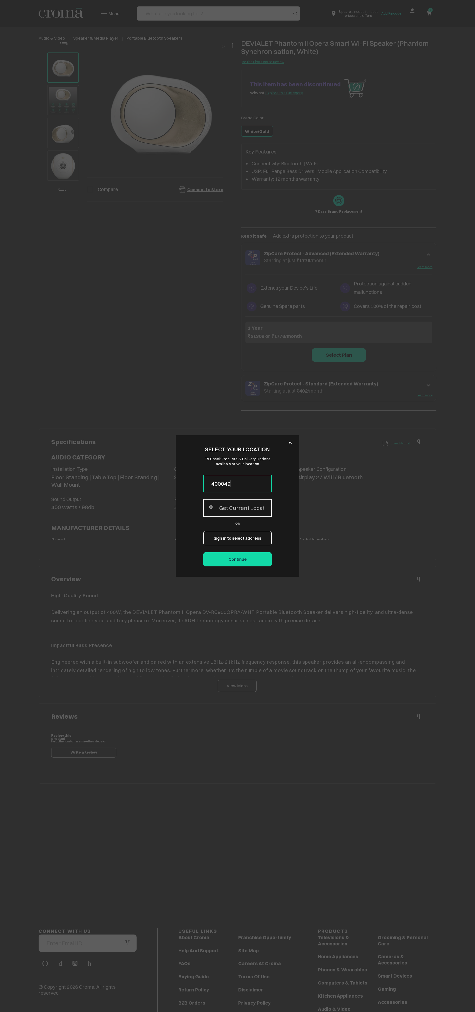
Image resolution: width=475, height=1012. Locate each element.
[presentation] (237, 483)
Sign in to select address (237, 538)
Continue (238, 559)
